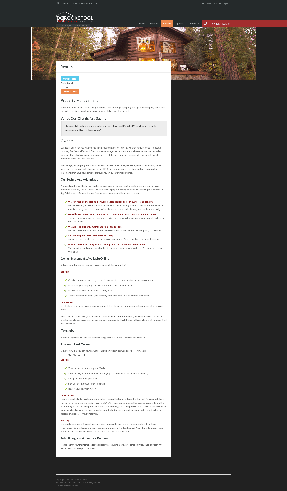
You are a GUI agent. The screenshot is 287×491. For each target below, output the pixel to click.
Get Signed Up (77, 355)
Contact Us (193, 23)
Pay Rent (65, 87)
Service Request (70, 91)
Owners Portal (70, 79)
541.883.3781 (221, 23)
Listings (154, 23)
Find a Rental (67, 83)
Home (142, 23)
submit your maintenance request (84, 445)
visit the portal (114, 316)
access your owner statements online (107, 265)
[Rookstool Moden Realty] (74, 18)
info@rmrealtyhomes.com (85, 3)
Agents (179, 23)
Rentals (167, 23)
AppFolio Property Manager (73, 193)
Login (225, 3)
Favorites (210, 3)
